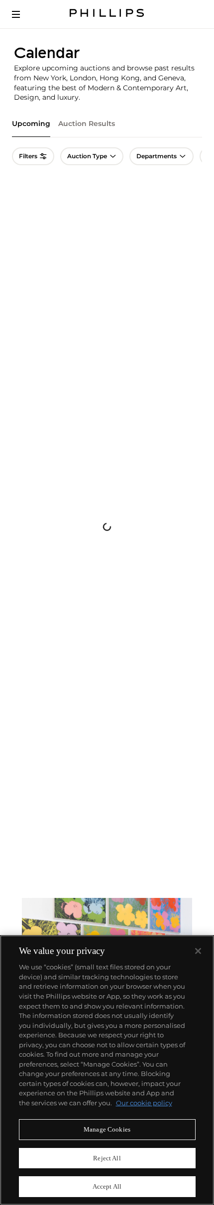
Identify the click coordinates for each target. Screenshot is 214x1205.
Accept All (107, 1186)
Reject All (106, 1158)
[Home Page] (107, 14)
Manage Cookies (107, 1129)
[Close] (198, 951)
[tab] (31, 128)
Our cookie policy (144, 1103)
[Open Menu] (23, 14)
